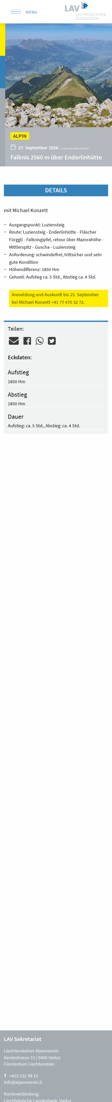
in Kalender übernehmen (74, 148)
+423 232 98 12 (23, 1076)
